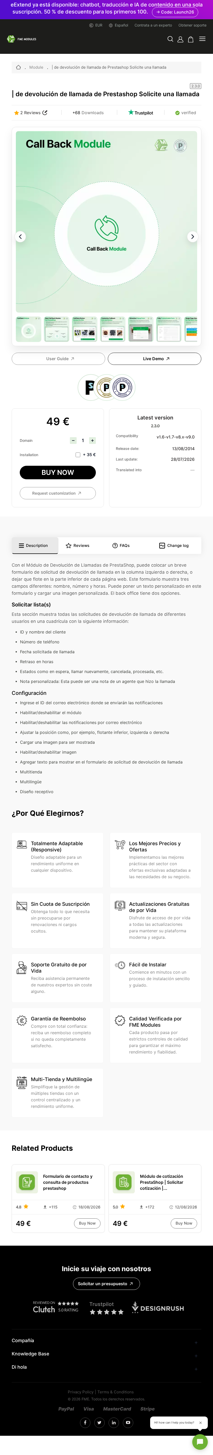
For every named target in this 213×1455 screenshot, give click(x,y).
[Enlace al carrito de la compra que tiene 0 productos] (191, 39)
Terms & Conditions (115, 1392)
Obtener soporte (192, 25)
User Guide (57, 358)
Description (37, 545)
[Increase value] (92, 440)
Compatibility (127, 436)
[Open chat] (200, 1442)
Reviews (81, 545)
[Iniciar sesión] (180, 39)
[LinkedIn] (99, 1422)
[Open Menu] (202, 39)
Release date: (127, 448)
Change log (178, 545)
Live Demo (153, 358)
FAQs (125, 545)
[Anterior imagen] (20, 236)
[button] (170, 39)
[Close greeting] (200, 1423)
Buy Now (58, 472)
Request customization (54, 493)
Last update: (127, 459)
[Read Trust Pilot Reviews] (140, 112)
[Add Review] (45, 112)
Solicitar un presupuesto (102, 1283)
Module (36, 67)
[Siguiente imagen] (192, 236)
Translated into (129, 470)
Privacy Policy (81, 1392)
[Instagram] (85, 1422)
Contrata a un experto (153, 25)
